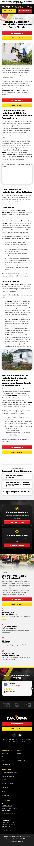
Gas (3, 760)
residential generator (24, 157)
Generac (8, 301)
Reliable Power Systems (12, 284)
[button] (1, 688)
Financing (5, 787)
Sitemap (26, 838)
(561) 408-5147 (17, 105)
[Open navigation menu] (30, 7)
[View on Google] (5, 684)
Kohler (7, 335)
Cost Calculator (7, 780)
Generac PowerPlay (8, 783)
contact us (11, 276)
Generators (5, 753)
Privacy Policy (19, 838)
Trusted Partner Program (10, 772)
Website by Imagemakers (17, 841)
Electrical (5, 757)
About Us (20, 753)
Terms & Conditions (11, 838)
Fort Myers (13, 154)
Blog (3, 791)
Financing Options (17, 522)
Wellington (13, 395)
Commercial (6, 764)
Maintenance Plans (17, 545)
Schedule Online (17, 100)
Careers (20, 757)
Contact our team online (10, 90)
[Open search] (28, 7)
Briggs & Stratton (11, 319)
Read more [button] (7, 693)
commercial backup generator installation (17, 402)
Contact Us (5, 795)
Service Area (21, 760)
